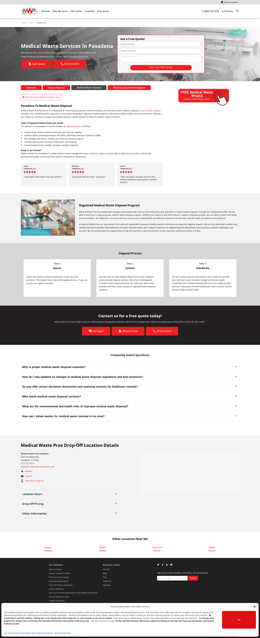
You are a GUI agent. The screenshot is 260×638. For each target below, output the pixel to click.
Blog (105, 573)
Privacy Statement (62, 633)
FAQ (105, 577)
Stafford (212, 547)
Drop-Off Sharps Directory (60, 585)
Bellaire (103, 547)
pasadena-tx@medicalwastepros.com (38, 466)
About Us (107, 581)
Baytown (157, 551)
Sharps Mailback (56, 589)
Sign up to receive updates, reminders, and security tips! (182, 572)
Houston (48, 547)
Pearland (212, 551)
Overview (31, 87)
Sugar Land (157, 547)
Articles (106, 569)
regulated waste (73, 126)
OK (239, 620)
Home (24, 23)
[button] (254, 606)
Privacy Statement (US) (59, 596)
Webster (102, 551)
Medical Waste (55, 569)
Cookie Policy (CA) (56, 600)
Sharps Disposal (56, 87)
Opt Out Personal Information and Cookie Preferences (28, 633)
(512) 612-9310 (27, 463)
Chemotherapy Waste (58, 581)
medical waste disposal (150, 110)
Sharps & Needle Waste (59, 573)
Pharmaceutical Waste (59, 577)
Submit (193, 578)
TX (31, 23)
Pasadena (48, 551)
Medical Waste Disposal (89, 87)
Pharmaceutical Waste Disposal (129, 87)
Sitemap (106, 585)
